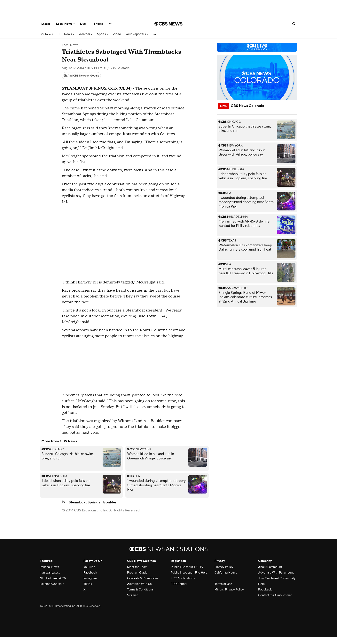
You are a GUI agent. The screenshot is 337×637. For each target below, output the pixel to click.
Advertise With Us (139, 583)
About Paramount (270, 566)
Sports (101, 34)
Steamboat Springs (84, 502)
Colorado (47, 34)
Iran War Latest (50, 572)
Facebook (90, 572)
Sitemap (132, 595)
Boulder (109, 502)
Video (117, 34)
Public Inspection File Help (189, 572)
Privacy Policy (224, 566)
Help (261, 583)
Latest (46, 23)
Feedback (265, 589)
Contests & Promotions (142, 578)
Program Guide (137, 572)
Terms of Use (223, 583)
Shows (99, 23)
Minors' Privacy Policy (229, 589)
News (68, 34)
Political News (49, 566)
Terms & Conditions (140, 589)
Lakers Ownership (52, 583)
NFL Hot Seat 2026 (53, 578)
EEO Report (179, 583)
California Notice (226, 572)
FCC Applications (183, 578)
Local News (64, 23)
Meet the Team (137, 566)
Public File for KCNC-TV (187, 566)
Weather (85, 34)
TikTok (87, 583)
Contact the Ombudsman (275, 595)
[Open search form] (294, 24)
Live (83, 24)
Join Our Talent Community (276, 578)
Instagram (90, 578)
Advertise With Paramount (276, 572)
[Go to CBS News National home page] (168, 24)
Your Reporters (136, 34)
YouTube (89, 566)
